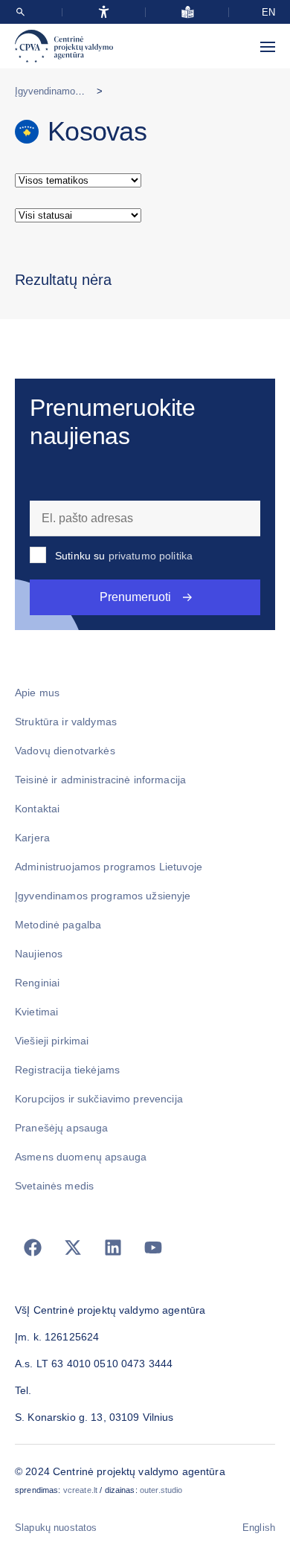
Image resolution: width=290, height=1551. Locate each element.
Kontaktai (37, 809)
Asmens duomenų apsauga (80, 1157)
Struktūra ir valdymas (66, 722)
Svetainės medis (54, 1186)
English (258, 1527)
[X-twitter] (73, 1247)
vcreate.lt (80, 1490)
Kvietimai (36, 1012)
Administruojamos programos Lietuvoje (108, 867)
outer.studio (161, 1490)
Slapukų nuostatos (56, 1527)
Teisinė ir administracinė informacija (100, 780)
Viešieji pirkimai (51, 1041)
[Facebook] (33, 1247)
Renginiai (37, 983)
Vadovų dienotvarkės (65, 751)
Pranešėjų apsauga (61, 1128)
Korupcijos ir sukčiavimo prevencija (99, 1099)
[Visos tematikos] (145, 180)
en (268, 12)
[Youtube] (153, 1247)
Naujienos (38, 954)
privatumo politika (151, 556)
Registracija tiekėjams (67, 1070)
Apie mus (37, 693)
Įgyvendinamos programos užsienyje (103, 896)
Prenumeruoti (135, 597)
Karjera (32, 838)
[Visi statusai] (145, 215)
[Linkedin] (113, 1247)
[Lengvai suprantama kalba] (187, 12)
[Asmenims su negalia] (103, 12)
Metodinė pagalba (58, 925)
